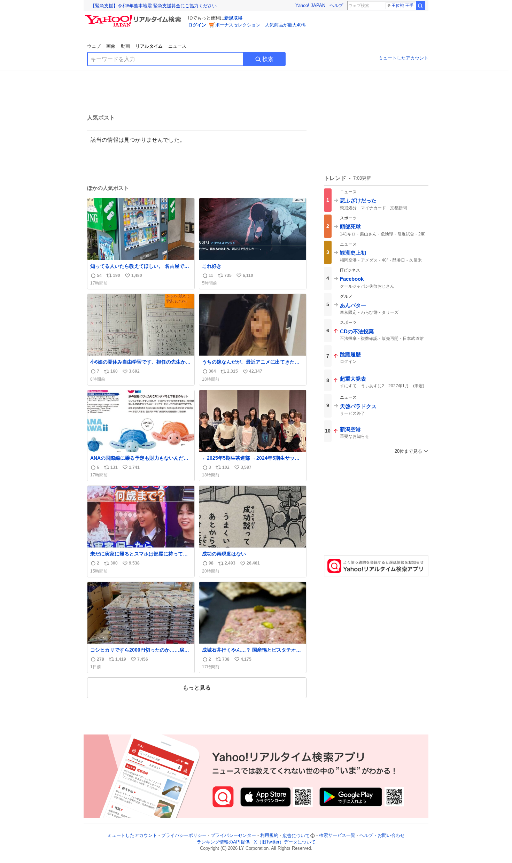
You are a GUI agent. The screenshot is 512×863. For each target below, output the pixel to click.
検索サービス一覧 (337, 835)
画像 (110, 46)
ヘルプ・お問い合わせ (382, 835)
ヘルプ (336, 5)
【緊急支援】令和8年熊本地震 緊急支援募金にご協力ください (154, 5)
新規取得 (233, 18)
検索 (267, 59)
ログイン (197, 25)
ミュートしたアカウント (403, 58)
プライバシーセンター (233, 835)
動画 (125, 46)
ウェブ (94, 46)
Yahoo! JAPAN (310, 5)
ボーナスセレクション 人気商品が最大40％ (260, 25)
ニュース (177, 46)
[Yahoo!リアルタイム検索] (134, 17)
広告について (296, 835)
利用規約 (269, 835)
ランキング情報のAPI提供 (223, 842)
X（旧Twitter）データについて (285, 842)
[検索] (420, 5)
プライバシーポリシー (184, 835)
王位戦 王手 (402, 5)
